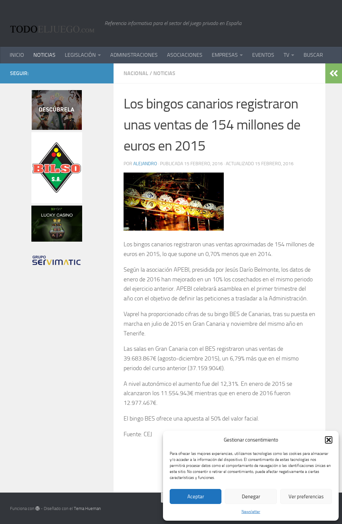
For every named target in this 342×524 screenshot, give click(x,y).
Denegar (251, 497)
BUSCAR (313, 55)
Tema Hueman (87, 508)
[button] (328, 440)
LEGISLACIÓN (80, 55)
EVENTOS (263, 55)
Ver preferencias (306, 497)
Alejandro (145, 164)
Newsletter (250, 511)
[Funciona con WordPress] (37, 508)
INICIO (17, 55)
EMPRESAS (225, 55)
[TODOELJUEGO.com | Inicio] (54, 23)
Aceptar (195, 497)
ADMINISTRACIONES (134, 55)
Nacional (136, 73)
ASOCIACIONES (184, 55)
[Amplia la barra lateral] (333, 73)
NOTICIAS (44, 55)
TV (286, 55)
